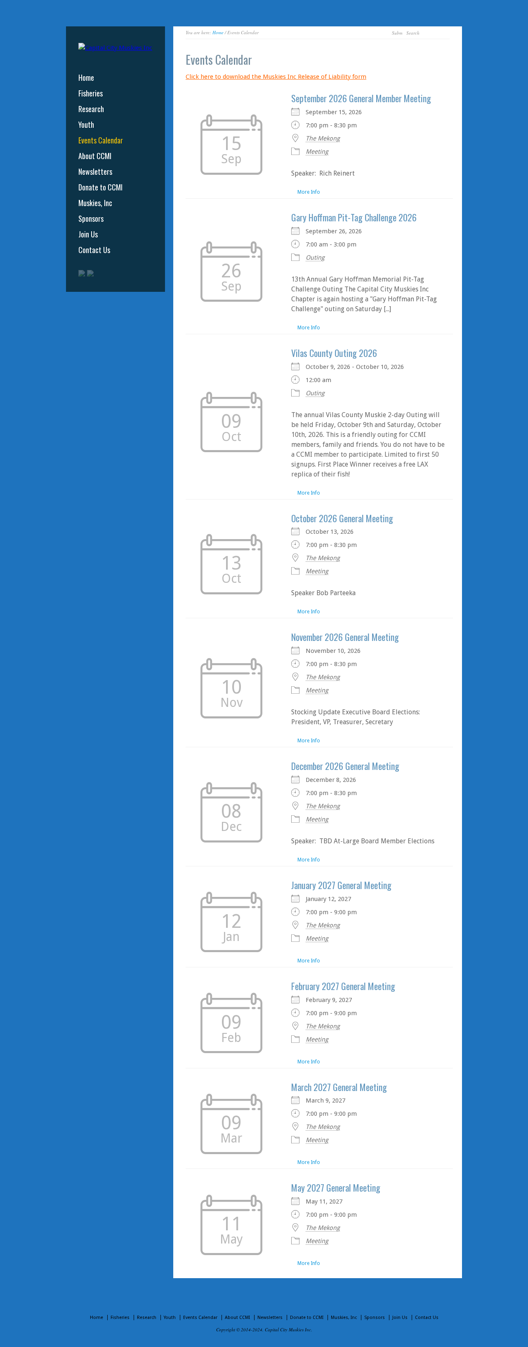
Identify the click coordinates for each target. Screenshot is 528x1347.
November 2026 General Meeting (345, 636)
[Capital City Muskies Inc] (115, 48)
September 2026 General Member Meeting (361, 98)
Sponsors (91, 218)
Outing (315, 257)
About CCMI (94, 156)
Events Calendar (100, 140)
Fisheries (90, 93)
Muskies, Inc (95, 203)
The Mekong (323, 138)
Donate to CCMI (100, 187)
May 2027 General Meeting (335, 1187)
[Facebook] (90, 273)
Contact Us (94, 249)
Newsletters (95, 171)
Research (91, 109)
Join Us (88, 234)
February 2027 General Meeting (343, 986)
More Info (308, 192)
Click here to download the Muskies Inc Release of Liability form (276, 76)
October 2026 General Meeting (342, 518)
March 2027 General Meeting (339, 1087)
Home (218, 32)
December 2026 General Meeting (345, 765)
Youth (86, 124)
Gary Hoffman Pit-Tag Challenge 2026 (354, 217)
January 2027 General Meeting (341, 885)
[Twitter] (81, 273)
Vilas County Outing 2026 (334, 352)
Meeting (317, 151)
